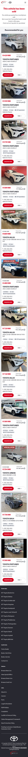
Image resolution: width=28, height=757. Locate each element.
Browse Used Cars (6, 682)
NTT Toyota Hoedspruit (8, 608)
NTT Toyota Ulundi (6, 631)
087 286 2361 (8, 155)
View (19, 75)
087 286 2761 (8, 435)
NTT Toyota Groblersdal (8, 600)
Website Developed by (14, 748)
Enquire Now (8, 75)
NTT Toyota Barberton (7, 593)
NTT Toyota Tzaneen (7, 628)
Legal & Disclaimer (6, 704)
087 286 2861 (8, 342)
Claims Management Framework (10, 719)
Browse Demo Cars (6, 678)
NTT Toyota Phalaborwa (8, 620)
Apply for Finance (7, 71)
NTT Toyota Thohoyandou (8, 624)
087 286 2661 (8, 482)
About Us (4, 692)
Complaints (4, 711)
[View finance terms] (24, 57)
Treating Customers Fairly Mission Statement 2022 (11, 728)
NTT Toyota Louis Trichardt (9, 612)
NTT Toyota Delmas (6, 597)
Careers (3, 696)
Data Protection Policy (7, 723)
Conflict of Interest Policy (8, 715)
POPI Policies (5, 707)
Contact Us (4, 661)
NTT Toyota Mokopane (7, 616)
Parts (2, 700)
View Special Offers (6, 674)
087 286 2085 (8, 249)
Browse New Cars (6, 670)
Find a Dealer (5, 649)
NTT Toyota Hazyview (7, 604)
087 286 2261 (8, 199)
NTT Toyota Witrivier (7, 639)
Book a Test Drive (6, 653)
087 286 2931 (8, 296)
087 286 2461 (8, 69)
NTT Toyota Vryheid (7, 635)
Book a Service (5, 657)
